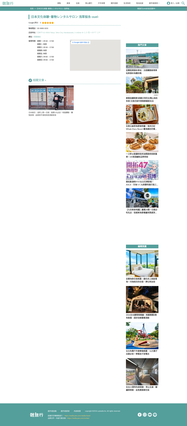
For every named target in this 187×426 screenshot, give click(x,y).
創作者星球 (153, 3)
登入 (172, 3)
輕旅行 (8, 3)
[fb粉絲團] (140, 415)
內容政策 (77, 411)
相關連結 (37, 37)
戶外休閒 (101, 3)
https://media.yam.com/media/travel (77, 416)
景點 (59, 3)
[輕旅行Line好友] (155, 415)
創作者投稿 (52, 411)
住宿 (77, 3)
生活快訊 (127, 3)
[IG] (145, 415)
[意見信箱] (150, 415)
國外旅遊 (114, 3)
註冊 (177, 3)
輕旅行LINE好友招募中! (146, 9)
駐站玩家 (139, 3)
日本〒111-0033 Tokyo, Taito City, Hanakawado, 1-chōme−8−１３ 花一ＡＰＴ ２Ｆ (69, 32)
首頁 (32, 9)
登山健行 (88, 3)
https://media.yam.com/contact (78, 418)
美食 (68, 3)
